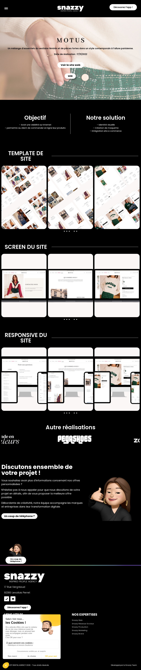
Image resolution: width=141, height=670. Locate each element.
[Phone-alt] (6, 598)
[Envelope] (12, 598)
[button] (64, 231)
